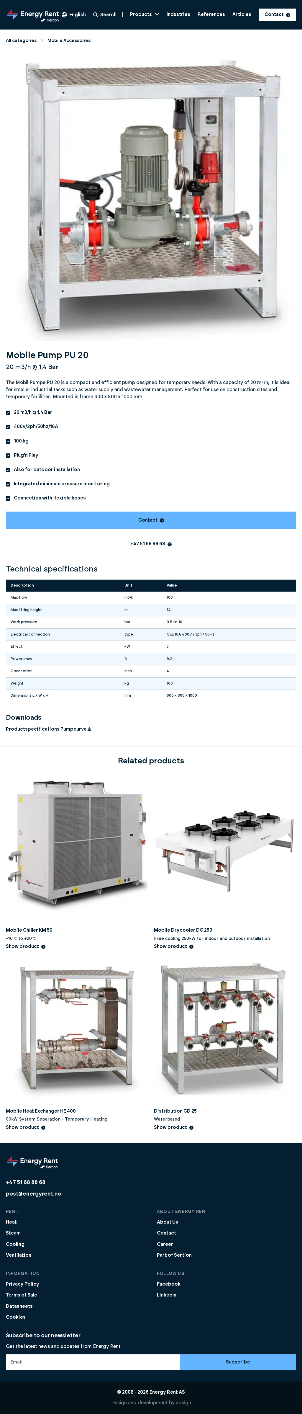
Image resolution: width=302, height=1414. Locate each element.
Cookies (16, 1317)
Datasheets (19, 1306)
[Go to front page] (33, 15)
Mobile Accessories (69, 40)
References (211, 14)
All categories (21, 40)
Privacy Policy (22, 1284)
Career (165, 1244)
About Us (167, 1222)
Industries (178, 14)
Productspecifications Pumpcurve (46, 729)
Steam (13, 1233)
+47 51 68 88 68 (147, 543)
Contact (274, 14)
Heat (11, 1222)
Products (141, 14)
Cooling (15, 1244)
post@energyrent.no (33, 1194)
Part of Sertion (174, 1255)
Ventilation (18, 1255)
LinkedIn (166, 1295)
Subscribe (238, 1362)
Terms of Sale (21, 1295)
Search (108, 14)
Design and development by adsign (151, 1402)
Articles (241, 14)
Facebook (168, 1284)
